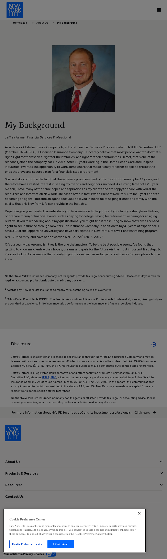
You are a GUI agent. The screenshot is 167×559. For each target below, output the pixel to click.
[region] (74, 530)
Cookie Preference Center (27, 544)
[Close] (139, 513)
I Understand (60, 544)
